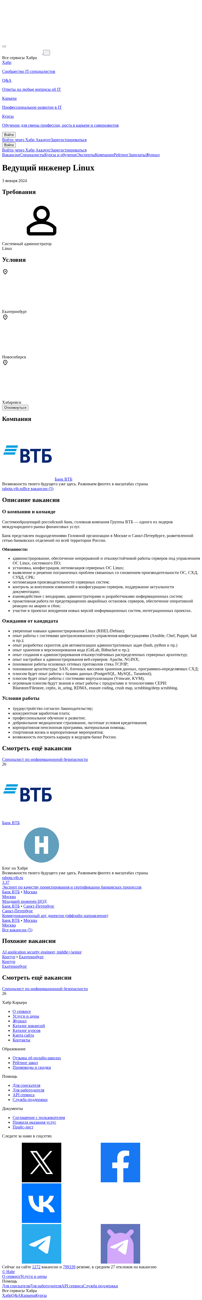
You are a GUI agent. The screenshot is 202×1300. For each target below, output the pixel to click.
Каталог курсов (27, 1030)
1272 (36, 1267)
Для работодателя (28, 1090)
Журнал (153, 155)
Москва (30, 892)
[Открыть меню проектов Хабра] (4, 46)
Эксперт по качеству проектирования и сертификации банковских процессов (72, 887)
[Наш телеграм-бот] (120, 1262)
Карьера (28, 1295)
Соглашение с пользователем (39, 1117)
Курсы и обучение (60, 155)
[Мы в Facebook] (120, 1181)
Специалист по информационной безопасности (45, 759)
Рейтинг (121, 155)
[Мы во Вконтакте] (41, 1221)
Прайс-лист (23, 1127)
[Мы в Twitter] (41, 1181)
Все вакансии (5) (38, 488)
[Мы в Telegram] (41, 1262)
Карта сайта (23, 1035)
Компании (104, 155)
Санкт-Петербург (38, 906)
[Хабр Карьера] (22, 52)
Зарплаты (137, 155)
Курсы (41, 1295)
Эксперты (86, 155)
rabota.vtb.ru (12, 488)
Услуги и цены (26, 1016)
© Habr (8, 1271)
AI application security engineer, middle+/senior (42, 952)
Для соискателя (26, 1085)
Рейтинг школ (25, 1062)
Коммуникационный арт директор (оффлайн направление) (55, 915)
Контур (8, 957)
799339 (69, 1267)
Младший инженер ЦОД (24, 901)
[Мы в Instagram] (120, 1221)
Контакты (21, 1040)
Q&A (16, 1295)
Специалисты (32, 155)
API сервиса (23, 1095)
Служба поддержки (30, 1099)
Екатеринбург (31, 957)
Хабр (6, 1295)
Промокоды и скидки (32, 1067)
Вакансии (11, 155)
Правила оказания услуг (34, 1122)
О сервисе (22, 1011)
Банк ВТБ (63, 479)
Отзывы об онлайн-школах (37, 1058)
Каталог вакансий (29, 1025)
